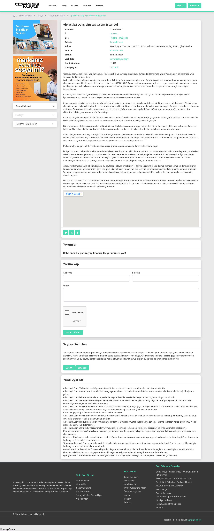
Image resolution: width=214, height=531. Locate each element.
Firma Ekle (81, 484)
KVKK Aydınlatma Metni (135, 487)
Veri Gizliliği (129, 480)
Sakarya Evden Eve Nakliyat (89, 495)
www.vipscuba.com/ (119, 58)
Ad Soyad (67, 272)
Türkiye (40, 15)
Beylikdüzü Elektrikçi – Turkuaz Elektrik (174, 482)
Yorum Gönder (73, 332)
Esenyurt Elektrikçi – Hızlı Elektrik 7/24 (173, 478)
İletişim (99, 5)
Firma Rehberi (25, 15)
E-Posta (136, 272)
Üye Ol (180, 5)
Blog (64, 5)
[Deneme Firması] (35, 78)
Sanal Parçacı (162, 489)
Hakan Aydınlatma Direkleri (168, 503)
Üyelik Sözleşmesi (132, 491)
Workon (159, 507)
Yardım (74, 5)
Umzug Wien (82, 498)
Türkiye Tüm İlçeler (56, 15)
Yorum (66, 285)
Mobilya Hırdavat (164, 500)
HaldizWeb (182, 519)
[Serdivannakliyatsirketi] (35, 37)
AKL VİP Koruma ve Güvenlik (169, 485)
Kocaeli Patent (83, 491)
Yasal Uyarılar (130, 484)
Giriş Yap (194, 5)
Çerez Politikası (131, 477)
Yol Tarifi (114, 67)
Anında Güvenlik (163, 493)
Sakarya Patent (83, 487)
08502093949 (116, 50)
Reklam (87, 5)
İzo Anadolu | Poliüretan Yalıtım (171, 496)
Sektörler (52, 5)
